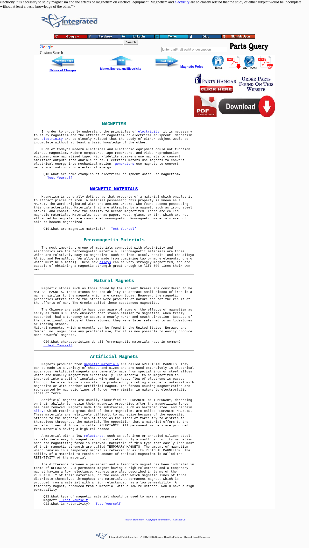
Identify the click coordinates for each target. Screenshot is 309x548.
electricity (182, 2)
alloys (105, 262)
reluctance (93, 436)
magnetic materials (101, 364)
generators (124, 164)
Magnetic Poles (191, 66)
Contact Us (179, 519)
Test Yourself (57, 178)
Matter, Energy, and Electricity (120, 68)
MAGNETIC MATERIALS (114, 189)
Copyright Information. (158, 519)
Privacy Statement (134, 519)
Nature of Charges (62, 70)
